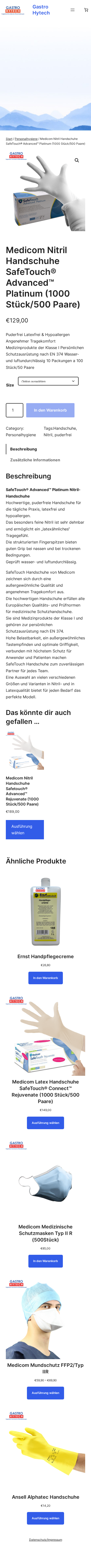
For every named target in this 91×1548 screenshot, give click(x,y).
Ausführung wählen (21, 829)
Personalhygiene (26, 139)
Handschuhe (64, 428)
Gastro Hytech (41, 10)
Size (10, 385)
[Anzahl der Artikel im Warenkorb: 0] (86, 10)
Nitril (48, 434)
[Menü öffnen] (72, 10)
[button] (77, 160)
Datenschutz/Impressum (45, 1539)
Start (9, 139)
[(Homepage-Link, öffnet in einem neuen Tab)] (13, 10)
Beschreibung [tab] (23, 449)
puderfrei (63, 434)
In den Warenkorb (50, 410)
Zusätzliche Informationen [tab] (35, 459)
